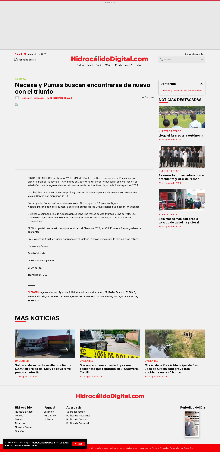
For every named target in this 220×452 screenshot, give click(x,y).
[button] (78, 444)
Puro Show (50, 415)
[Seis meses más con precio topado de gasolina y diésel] (182, 200)
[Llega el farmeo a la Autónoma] (182, 117)
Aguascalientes (48, 292)
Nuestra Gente (23, 427)
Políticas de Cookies (27, 445)
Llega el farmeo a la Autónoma (181, 135)
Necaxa (90, 296)
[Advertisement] (105, 25)
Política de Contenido (78, 423)
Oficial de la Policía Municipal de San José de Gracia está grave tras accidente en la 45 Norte (171, 368)
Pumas (108, 296)
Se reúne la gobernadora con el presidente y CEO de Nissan (181, 177)
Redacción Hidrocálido (33, 98)
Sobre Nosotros (75, 411)
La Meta (20, 79)
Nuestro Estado (170, 131)
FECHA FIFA (52, 296)
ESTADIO (130, 292)
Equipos (120, 292)
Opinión (19, 431)
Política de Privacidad (78, 415)
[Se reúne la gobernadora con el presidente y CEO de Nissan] (182, 157)
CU (101, 292)
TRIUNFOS (33, 300)
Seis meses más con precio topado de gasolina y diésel (179, 220)
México (19, 415)
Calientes (22, 360)
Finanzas (20, 423)
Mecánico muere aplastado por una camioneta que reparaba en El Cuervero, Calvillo (109, 368)
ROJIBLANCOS (129, 296)
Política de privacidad (44, 442)
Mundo (19, 419)
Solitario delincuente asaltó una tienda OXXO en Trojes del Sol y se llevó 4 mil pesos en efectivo (43, 368)
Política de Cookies (77, 419)
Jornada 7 (65, 296)
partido (100, 296)
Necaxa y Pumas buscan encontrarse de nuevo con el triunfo (183, 90)
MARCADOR (78, 296)
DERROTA (110, 292)
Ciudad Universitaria (87, 292)
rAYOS (117, 296)
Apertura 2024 (67, 292)
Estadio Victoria (36, 296)
